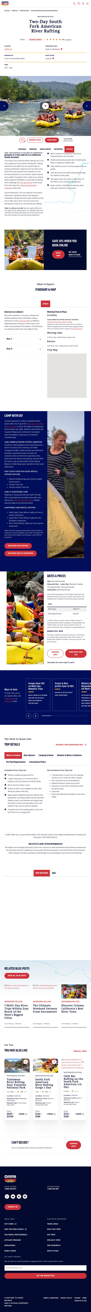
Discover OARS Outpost (18, 546)
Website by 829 (81, 1301)
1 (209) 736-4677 (53, 1189)
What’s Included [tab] (13, 755)
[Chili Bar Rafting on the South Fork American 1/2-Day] (74, 1064)
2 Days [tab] (45, 304)
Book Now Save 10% (76, 653)
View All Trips (80, 1051)
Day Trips (51, 1235)
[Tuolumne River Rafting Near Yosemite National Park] (17, 1066)
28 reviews (68, 40)
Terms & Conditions (51, 1298)
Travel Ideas (52, 1224)
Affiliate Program (12, 1240)
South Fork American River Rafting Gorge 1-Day (44, 1084)
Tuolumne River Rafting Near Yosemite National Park (16, 1084)
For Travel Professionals (15, 1235)
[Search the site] (83, 3)
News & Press (10, 1251)
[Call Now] (74, 3)
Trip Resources (53, 1245)
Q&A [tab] (54, 873)
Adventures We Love (13, 1002)
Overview (22, 149)
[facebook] (19, 1196)
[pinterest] (25, 1196)
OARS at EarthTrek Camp (23, 500)
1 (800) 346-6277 (10, 1189)
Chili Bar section (26, 182)
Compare (22, 1114)
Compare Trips (73, 1145)
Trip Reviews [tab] (41, 873)
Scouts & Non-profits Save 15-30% (64, 685)
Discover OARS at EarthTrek (20, 553)
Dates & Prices (45, 149)
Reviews (69, 149)
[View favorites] (79, 3)
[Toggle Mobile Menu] (87, 3)
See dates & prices (35, 39)
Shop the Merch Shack (14, 1229)
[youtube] (13, 1196)
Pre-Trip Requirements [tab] (16, 762)
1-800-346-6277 (9, 699)
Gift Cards (9, 1224)
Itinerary (33, 149)
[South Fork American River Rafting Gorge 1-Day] (45, 1066)
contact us (8, 701)
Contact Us (13, 1207)
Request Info (35, 140)
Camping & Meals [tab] (46, 755)
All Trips (7, 11)
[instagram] (7, 1196)
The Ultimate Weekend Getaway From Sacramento (45, 1009)
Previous (4, 106)
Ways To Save (53, 1251)
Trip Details (58, 149)
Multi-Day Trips (54, 1229)
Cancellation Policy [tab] (37, 762)
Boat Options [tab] (29, 755)
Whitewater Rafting (46, 16)
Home (84, 1298)
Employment (9, 1245)
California (15, 11)
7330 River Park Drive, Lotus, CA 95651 (59, 322)
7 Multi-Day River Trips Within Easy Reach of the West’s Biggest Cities (16, 1012)
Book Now (51, 140)
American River (24, 11)
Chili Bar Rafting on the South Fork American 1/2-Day (73, 1082)
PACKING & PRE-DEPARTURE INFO (69, 745)
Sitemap (77, 1298)
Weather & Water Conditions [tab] (69, 755)
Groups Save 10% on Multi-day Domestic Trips (36, 686)
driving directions (76, 329)
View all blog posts (17, 976)
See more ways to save (74, 253)
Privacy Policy (66, 1298)
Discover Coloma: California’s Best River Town (72, 1009)
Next (87, 106)
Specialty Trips (53, 1240)
